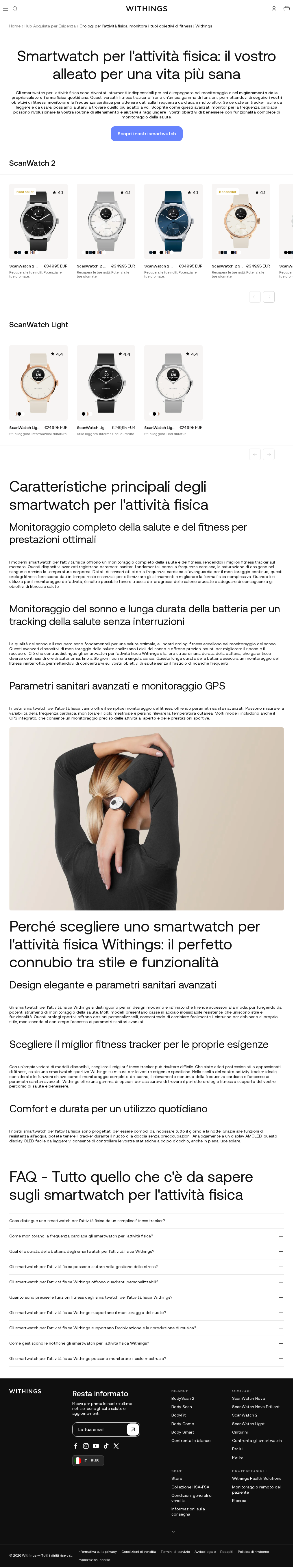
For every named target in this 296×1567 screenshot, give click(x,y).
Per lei (237, 1457)
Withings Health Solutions (256, 1478)
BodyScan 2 (182, 1398)
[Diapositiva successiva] (269, 297)
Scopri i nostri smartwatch (147, 133)
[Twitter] (116, 1446)
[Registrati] (133, 1429)
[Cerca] (15, 8)
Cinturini (240, 1432)
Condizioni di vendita (138, 1552)
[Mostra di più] (227, 1531)
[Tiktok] (106, 1446)
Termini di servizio (175, 1552)
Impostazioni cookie (94, 1560)
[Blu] (19, 252)
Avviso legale (205, 1552)
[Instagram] (85, 1446)
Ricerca (239, 1500)
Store (176, 1478)
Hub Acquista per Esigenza (50, 26)
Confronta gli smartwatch (257, 1440)
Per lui (237, 1449)
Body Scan (181, 1406)
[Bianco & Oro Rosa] (30, 252)
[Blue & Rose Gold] (33, 252)
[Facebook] (75, 1446)
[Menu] (5, 8)
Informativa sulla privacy (97, 1552)
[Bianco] (23, 252)
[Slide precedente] (255, 297)
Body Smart (182, 1432)
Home (15, 26)
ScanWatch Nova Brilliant (256, 1406)
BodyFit (178, 1415)
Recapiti (226, 1552)
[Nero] (16, 252)
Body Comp (182, 1423)
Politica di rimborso (253, 1552)
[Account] (274, 8)
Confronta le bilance (190, 1440)
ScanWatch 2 (244, 1415)
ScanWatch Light (248, 1423)
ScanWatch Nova (248, 1398)
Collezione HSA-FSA (190, 1487)
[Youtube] (95, 1446)
